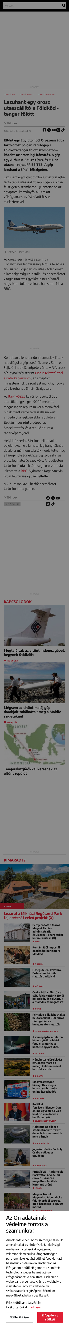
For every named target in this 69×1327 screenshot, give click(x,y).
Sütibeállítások (19, 1317)
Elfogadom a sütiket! (50, 1317)
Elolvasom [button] (36, 1307)
